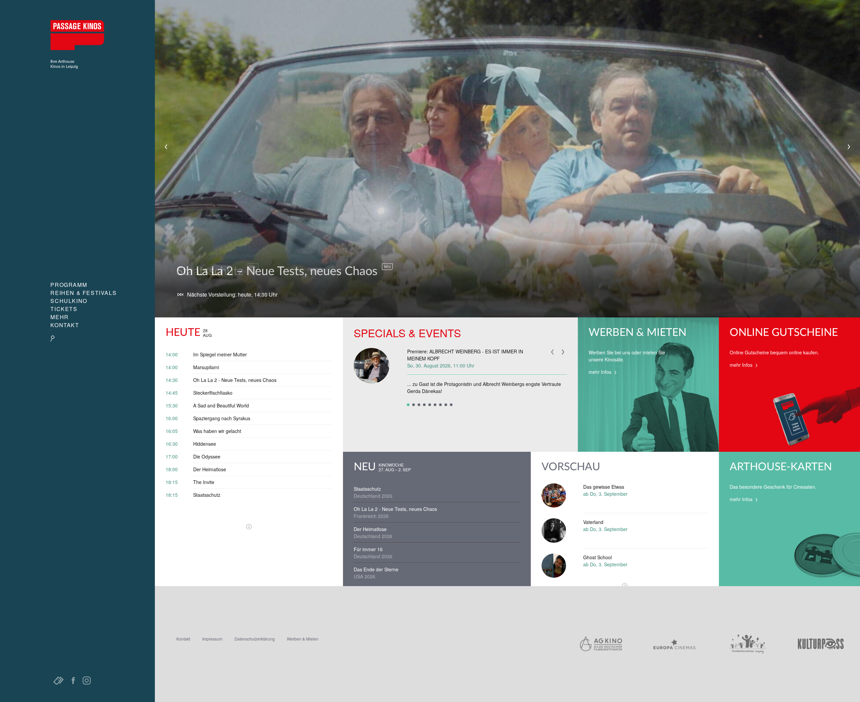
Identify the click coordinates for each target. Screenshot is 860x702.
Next (849, 147)
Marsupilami (206, 367)
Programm (68, 285)
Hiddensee (204, 443)
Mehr (59, 317)
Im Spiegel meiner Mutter (220, 354)
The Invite (203, 482)
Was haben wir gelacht (217, 431)
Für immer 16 (368, 549)
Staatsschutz (206, 494)
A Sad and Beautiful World (221, 405)
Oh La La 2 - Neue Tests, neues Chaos (234, 380)
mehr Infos (601, 371)
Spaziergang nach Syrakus (221, 418)
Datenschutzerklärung (254, 639)
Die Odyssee (206, 456)
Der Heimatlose (209, 469)
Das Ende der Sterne (376, 569)
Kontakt (64, 325)
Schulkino (68, 301)
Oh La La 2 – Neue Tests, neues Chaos (278, 271)
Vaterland (593, 522)
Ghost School (597, 557)
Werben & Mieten (302, 639)
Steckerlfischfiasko (212, 392)
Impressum (212, 639)
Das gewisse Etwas (603, 486)
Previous (166, 147)
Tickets (63, 309)
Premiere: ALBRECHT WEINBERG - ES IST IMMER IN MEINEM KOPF (465, 355)
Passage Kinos (77, 35)
